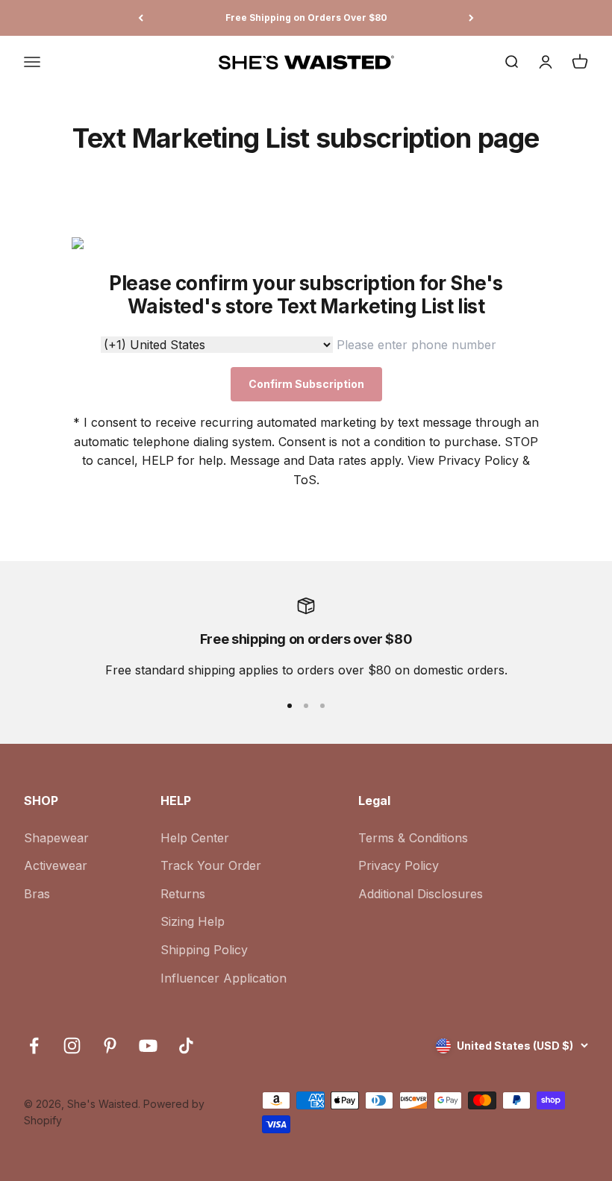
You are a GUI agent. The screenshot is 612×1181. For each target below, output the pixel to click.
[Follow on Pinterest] (110, 1046)
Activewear (55, 865)
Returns (182, 893)
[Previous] (140, 17)
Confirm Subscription (306, 384)
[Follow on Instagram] (72, 1046)
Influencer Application (223, 978)
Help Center (194, 837)
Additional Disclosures (420, 893)
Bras (37, 893)
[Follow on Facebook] (34, 1046)
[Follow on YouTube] (148, 1046)
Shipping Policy (204, 949)
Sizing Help (192, 921)
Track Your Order (210, 865)
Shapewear (56, 837)
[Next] (471, 17)
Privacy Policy (398, 865)
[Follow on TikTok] (186, 1046)
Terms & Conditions (413, 837)
